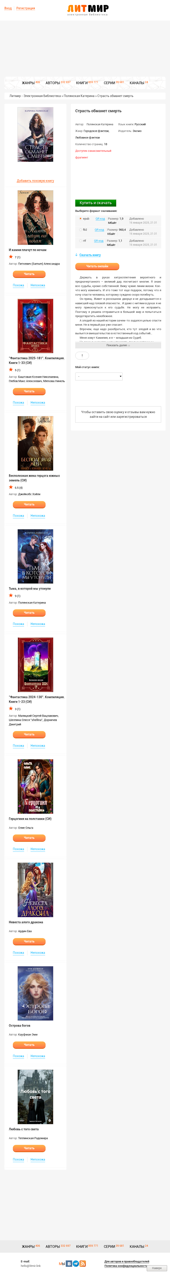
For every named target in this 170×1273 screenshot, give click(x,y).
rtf (84, 240)
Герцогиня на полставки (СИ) (30, 819)
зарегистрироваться (131, 416)
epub (86, 218)
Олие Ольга (25, 827)
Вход (8, 8)
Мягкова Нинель (54, 381)
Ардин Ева (25, 931)
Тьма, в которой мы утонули (30, 588)
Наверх (157, 1268)
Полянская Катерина (32, 602)
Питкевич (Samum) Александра (39, 263)
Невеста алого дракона (26, 922)
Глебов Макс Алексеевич (25, 381)
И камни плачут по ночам (27, 250)
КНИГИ (82, 83)
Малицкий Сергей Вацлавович (38, 715)
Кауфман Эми (27, 1034)
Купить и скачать (96, 202)
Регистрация (25, 8)
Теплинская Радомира (33, 1138)
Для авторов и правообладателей (126, 1261)
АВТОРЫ (53, 83)
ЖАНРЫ (28, 83)
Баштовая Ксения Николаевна (38, 376)
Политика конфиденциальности (125, 1265)
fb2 (85, 229)
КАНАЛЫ (137, 83)
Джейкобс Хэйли (29, 494)
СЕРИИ (109, 83)
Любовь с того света (24, 1129)
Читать (29, 274)
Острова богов (19, 1025)
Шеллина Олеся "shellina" (25, 720)
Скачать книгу (90, 255)
